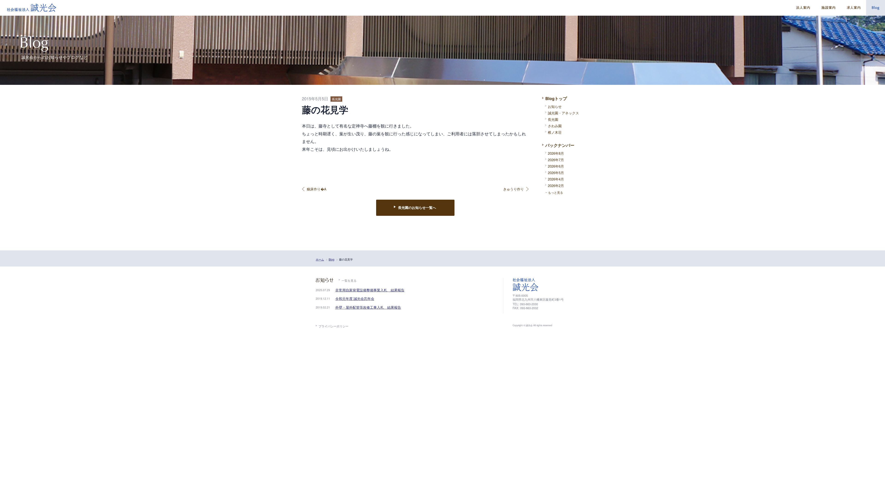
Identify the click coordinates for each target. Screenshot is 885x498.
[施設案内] (828, 8)
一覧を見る (349, 280)
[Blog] (875, 8)
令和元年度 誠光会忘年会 (354, 298)
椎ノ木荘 (555, 132)
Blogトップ (556, 98)
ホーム (320, 259)
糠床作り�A (316, 189)
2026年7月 (556, 159)
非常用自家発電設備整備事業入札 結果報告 (369, 290)
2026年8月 (556, 153)
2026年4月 (556, 179)
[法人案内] (803, 8)
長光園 (553, 119)
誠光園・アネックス (563, 112)
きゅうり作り (513, 189)
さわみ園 (555, 125)
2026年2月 (556, 185)
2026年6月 (556, 166)
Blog (331, 259)
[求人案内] (853, 8)
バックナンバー (559, 145)
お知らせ (555, 106)
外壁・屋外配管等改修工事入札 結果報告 (368, 307)
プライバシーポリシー (333, 326)
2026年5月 (556, 172)
